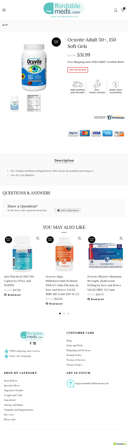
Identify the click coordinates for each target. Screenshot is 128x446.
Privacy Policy (74, 364)
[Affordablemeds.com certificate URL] (109, 116)
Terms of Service (76, 359)
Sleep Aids (10, 419)
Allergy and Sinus (13, 404)
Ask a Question (69, 210)
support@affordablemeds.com (92, 383)
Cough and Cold (13, 395)
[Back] (5, 24)
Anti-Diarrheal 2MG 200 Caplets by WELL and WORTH (19, 281)
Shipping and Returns (78, 350)
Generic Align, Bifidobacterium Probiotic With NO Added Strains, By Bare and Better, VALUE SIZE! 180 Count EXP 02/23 (62, 285)
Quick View (38, 238)
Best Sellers (10, 380)
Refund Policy (74, 355)
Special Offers (12, 385)
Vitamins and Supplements (18, 409)
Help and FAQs (74, 345)
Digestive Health (13, 390)
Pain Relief (10, 400)
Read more (14, 294)
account (115, 10)
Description (64, 160)
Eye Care (9, 414)
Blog (69, 340)
